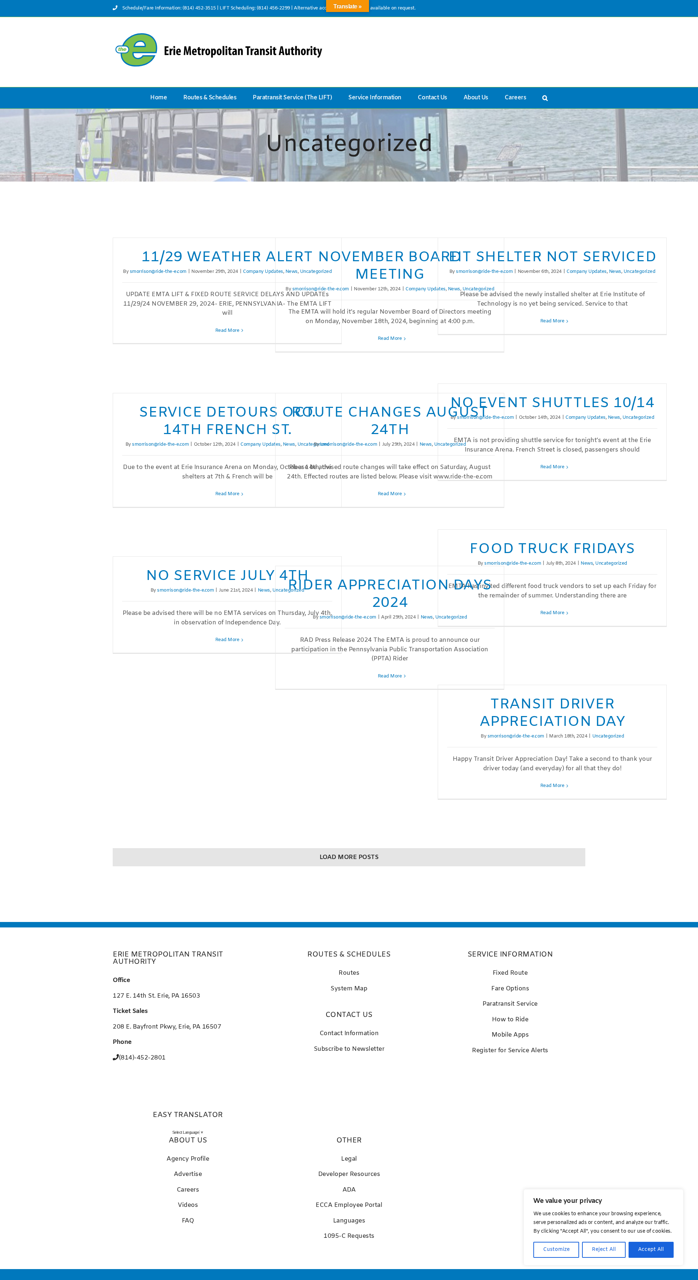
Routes (348, 973)
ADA (349, 1190)
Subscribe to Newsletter (349, 1049)
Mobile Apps (510, 1035)
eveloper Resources (351, 1174)
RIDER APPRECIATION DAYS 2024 (390, 594)
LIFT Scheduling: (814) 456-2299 (255, 8)
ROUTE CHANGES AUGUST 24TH (389, 421)
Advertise (188, 1174)
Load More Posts (349, 857)
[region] (603, 1227)
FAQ (188, 1221)
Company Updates (263, 272)
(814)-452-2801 (142, 1058)
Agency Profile (188, 1159)
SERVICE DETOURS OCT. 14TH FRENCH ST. (227, 421)
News (615, 272)
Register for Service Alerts (510, 1050)
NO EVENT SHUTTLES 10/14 (552, 403)
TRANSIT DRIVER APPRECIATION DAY (552, 713)
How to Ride (510, 1019)
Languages (349, 1221)
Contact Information (349, 1033)
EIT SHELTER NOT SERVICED (552, 257)
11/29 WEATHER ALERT (227, 257)
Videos (188, 1205)
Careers (188, 1190)
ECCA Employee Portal (349, 1205)
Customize (556, 1249)
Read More (227, 330)
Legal (349, 1159)
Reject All (604, 1249)
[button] (545, 97)
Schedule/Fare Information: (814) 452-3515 (169, 8)
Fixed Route (510, 973)
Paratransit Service (510, 1004)
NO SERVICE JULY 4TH (227, 576)
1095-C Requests (349, 1236)
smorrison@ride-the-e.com (158, 272)
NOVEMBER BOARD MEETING (390, 266)
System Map (348, 989)
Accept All (651, 1249)
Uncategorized (639, 272)
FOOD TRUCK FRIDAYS (552, 549)
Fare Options (510, 989)
